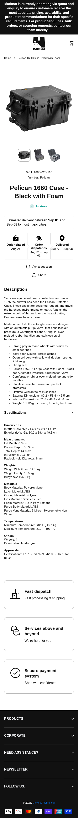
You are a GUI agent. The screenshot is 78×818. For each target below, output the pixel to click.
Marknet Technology (43, 802)
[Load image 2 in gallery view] (39, 155)
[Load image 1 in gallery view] (24, 155)
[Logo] (39, 43)
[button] (72, 43)
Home (7, 58)
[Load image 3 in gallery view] (54, 155)
